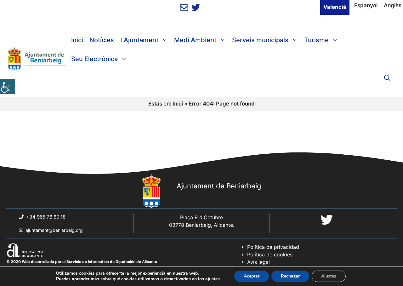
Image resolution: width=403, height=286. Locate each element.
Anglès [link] (392, 5)
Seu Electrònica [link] (94, 59)
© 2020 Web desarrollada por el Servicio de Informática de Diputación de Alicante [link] (81, 261)
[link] (7, 86)
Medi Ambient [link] (195, 40)
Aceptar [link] (251, 276)
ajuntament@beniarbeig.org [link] (54, 230)
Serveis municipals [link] (260, 40)
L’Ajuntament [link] (139, 40)
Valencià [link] (334, 7)
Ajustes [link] (328, 276)
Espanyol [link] (365, 5)
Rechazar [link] (290, 276)
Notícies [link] (101, 40)
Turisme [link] (316, 40)
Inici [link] (77, 40)
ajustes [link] (212, 279)
